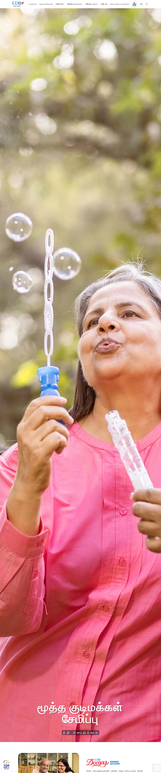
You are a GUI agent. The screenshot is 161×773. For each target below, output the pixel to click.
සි (146, 4)
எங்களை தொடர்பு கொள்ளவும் (119, 4)
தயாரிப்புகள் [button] (32, 4)
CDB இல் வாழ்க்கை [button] (91, 4)
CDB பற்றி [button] (104, 4)
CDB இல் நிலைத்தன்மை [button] (75, 4)
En (141, 4)
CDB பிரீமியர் (60, 4)
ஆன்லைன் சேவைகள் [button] (46, 4)
